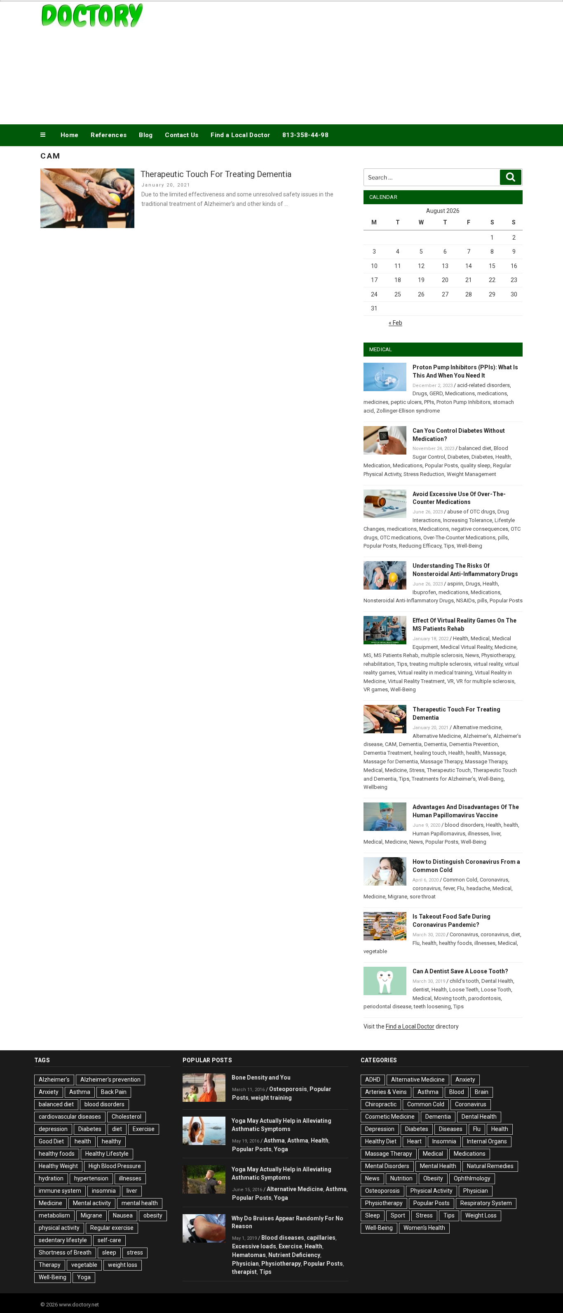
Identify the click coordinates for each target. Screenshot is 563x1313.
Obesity (433, 1178)
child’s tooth (464, 981)
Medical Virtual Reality (466, 647)
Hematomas (249, 1255)
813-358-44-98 (305, 135)
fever (449, 888)
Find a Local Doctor (240, 135)
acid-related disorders (483, 385)
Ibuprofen (424, 592)
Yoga (84, 1277)
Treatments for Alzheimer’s (444, 779)
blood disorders (464, 825)
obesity (152, 1215)
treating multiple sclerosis (440, 664)
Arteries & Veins (386, 1092)
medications (492, 393)
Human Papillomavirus (439, 833)
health (473, 753)
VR (450, 681)
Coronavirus (494, 880)
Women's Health (424, 1227)
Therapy (50, 1265)
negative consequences (479, 529)
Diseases (450, 1129)
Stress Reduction (423, 474)
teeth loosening (432, 1006)
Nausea (123, 1215)
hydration (51, 1178)
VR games (376, 689)
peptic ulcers (406, 402)
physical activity (59, 1227)
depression (53, 1129)
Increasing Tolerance (467, 520)
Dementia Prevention (473, 744)
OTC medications (400, 537)
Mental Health (438, 1166)
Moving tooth (450, 998)
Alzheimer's (54, 1079)
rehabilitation (379, 664)
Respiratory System (486, 1203)
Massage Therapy (441, 761)
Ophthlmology (472, 1178)
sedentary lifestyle (63, 1240)
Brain (481, 1092)
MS (367, 655)
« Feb (395, 323)
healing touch (430, 753)
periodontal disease (387, 1006)
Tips (449, 546)
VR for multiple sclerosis (485, 681)
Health (503, 457)
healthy (111, 1141)
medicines (376, 402)
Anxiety (49, 1092)
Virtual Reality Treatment (416, 681)
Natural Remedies (490, 1166)
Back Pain (114, 1092)
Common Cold (460, 880)
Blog (145, 135)
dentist (421, 989)
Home (69, 135)
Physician (245, 1263)
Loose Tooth (496, 989)
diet (515, 934)
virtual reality (488, 664)
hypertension (91, 1178)
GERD (436, 393)
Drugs (420, 393)
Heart (414, 1141)
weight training (271, 1097)
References (109, 135)
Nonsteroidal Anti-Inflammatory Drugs (409, 600)
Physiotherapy (497, 655)
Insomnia (444, 1141)
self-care (109, 1240)
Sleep (372, 1215)
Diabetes (458, 457)
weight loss (122, 1265)
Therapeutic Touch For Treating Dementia (216, 174)
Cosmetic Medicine (390, 1116)
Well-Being (469, 546)
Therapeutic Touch (449, 770)
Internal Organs (487, 1141)
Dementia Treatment (387, 753)
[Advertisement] (364, 61)
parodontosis (484, 998)
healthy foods (455, 943)
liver (495, 833)
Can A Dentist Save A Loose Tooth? (460, 971)
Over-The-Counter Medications (459, 537)
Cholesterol (126, 1116)
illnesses (478, 833)
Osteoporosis (288, 1089)
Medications (460, 393)
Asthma (79, 1092)
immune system (60, 1190)
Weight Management (471, 474)
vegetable (375, 951)
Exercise (144, 1129)
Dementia (410, 744)
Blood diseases (282, 1237)
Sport (398, 1215)
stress (135, 1252)
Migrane (397, 896)
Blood (456, 1092)
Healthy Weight (58, 1166)
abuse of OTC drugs (471, 511)
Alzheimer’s (477, 736)
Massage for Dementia (391, 761)
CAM (390, 744)
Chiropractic (380, 1104)
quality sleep (475, 465)
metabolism (54, 1215)
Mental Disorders (387, 1166)
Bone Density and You (261, 1077)
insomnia (104, 1190)
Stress (417, 770)
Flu (460, 888)
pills (503, 537)
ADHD (372, 1079)
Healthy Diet (380, 1141)
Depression (379, 1129)
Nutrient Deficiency (294, 1255)
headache (478, 888)
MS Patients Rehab (396, 655)
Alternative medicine (477, 727)
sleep (109, 1252)
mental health (140, 1203)
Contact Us (181, 135)
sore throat (423, 896)
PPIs (429, 402)
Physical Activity (432, 1190)
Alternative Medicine (437, 736)
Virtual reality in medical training (435, 672)
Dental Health (497, 981)
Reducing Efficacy (420, 546)
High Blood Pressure (115, 1166)
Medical (480, 638)
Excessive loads (254, 1246)
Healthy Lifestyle (107, 1153)
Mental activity (92, 1203)
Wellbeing (375, 787)
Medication (377, 465)
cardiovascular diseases (70, 1116)
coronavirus (427, 888)
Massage (494, 753)
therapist (244, 1272)
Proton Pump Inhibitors (463, 402)
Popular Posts (441, 465)
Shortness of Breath (65, 1252)
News (472, 655)
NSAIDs (465, 600)
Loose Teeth (464, 989)
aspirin (455, 584)
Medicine (505, 647)
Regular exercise (112, 1227)
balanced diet (475, 448)
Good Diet (51, 1141)
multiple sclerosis (442, 655)
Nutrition (401, 1178)
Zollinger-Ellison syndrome (408, 411)
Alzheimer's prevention (110, 1079)
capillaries (321, 1237)
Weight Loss (481, 1215)
